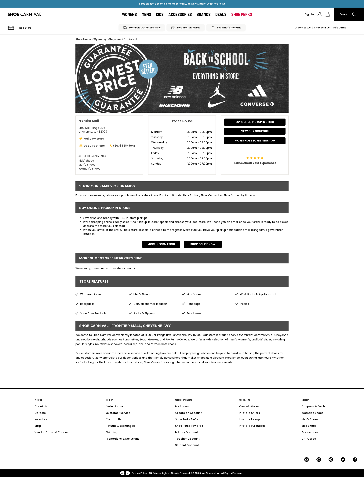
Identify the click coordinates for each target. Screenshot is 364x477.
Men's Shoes (86, 165)
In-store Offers (249, 413)
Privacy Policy (139, 473)
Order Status (303, 27)
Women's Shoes (89, 169)
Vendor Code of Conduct (52, 432)
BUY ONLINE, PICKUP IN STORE (254, 122)
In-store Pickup (249, 419)
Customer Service (118, 413)
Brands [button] (204, 14)
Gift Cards (339, 27)
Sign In (309, 14)
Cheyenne (114, 39)
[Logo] (24, 14)
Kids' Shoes (86, 161)
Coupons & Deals (313, 406)
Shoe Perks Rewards (189, 426)
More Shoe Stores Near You (255, 140)
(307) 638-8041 (124, 146)
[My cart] (327, 14)
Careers (40, 413)
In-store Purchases (252, 426)
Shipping (112, 432)
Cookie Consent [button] (180, 473)
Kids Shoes (308, 426)
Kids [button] (160, 14)
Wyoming (99, 39)
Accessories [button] (180, 14)
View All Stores (249, 406)
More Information (161, 244)
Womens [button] (129, 14)
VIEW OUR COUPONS (255, 131)
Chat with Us (321, 27)
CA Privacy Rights (159, 473)
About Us (41, 406)
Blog (38, 426)
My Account (183, 406)
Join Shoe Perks (216, 3)
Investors (41, 419)
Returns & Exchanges (120, 426)
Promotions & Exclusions (122, 439)
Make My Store (94, 139)
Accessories (309, 432)
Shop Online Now (202, 244)
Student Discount (187, 445)
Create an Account (188, 413)
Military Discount (186, 432)
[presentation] (320, 14)
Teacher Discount (187, 439)
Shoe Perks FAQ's (186, 419)
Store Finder (83, 39)
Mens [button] (146, 14)
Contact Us (114, 419)
